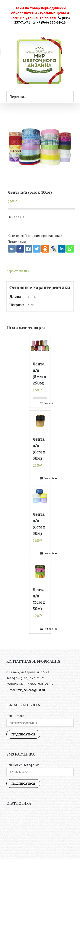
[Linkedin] (61, 249)
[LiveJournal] (53, 249)
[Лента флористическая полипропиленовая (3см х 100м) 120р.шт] (40, 147)
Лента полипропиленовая (43, 235)
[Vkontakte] (12, 249)
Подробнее (45, 403)
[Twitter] (37, 249)
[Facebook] (20, 249)
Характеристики (18, 271)
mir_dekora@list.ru (31, 690)
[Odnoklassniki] (45, 249)
